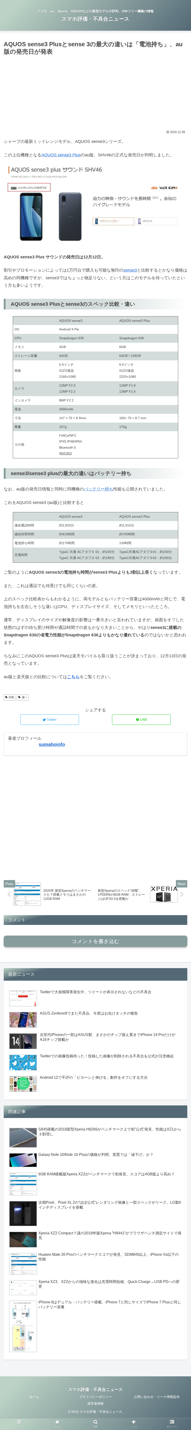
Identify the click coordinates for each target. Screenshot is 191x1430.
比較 (11, 697)
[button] (177, 788)
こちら (73, 676)
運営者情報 (95, 1403)
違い (24, 697)
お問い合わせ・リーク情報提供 (157, 1397)
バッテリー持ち (98, 489)
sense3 (130, 270)
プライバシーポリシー (95, 1397)
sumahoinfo (52, 744)
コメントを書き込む (95, 941)
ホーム (34, 1397)
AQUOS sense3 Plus (61, 155)
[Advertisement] (95, 91)
